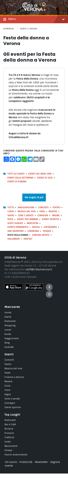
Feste (10, 219)
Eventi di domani (16, 181)
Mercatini (32, 223)
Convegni (42, 215)
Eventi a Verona (28, 28)
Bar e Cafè (10, 424)
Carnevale (33, 231)
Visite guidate (15, 223)
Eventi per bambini (27, 219)
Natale (36, 227)
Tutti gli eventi (16, 173)
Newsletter (41, 462)
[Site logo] (34, 10)
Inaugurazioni (26, 207)
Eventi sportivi (12, 407)
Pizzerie (9, 433)
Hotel (7, 441)
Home (7, 312)
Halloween (13, 238)
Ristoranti (10, 321)
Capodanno (50, 227)
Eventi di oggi (45, 177)
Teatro (56, 207)
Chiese (8, 450)
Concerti (43, 207)
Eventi (7, 316)
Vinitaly (27, 238)
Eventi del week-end (39, 173)
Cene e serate (26, 215)
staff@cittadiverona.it (39, 269)
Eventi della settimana (20, 177)
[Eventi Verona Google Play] (34, 289)
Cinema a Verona (14, 377)
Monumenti (11, 445)
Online (56, 215)
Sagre (10, 215)
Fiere (42, 211)
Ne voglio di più (34, 197)
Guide (7, 334)
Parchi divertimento (15, 454)
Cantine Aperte (40, 235)
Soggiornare (11, 338)
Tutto (10, 207)
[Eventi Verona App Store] (13, 289)
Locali (7, 329)
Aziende (9, 347)
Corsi (10, 211)
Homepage (8, 28)
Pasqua (47, 231)
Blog (7, 342)
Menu (12, 19)
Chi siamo (11, 462)
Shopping (10, 325)
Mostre (53, 211)
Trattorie (9, 437)
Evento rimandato (17, 227)
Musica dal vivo (27, 211)
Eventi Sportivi (50, 219)
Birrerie (8, 428)
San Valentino (15, 231)
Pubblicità (25, 462)
